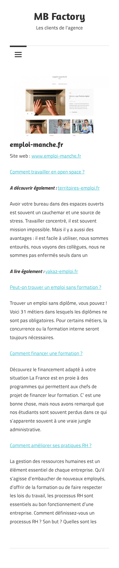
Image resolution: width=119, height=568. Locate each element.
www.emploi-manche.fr (56, 156)
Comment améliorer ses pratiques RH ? (51, 445)
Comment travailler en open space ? (47, 171)
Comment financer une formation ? (46, 353)
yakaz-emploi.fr (61, 271)
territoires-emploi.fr (79, 188)
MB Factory (59, 16)
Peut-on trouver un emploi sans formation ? (55, 287)
